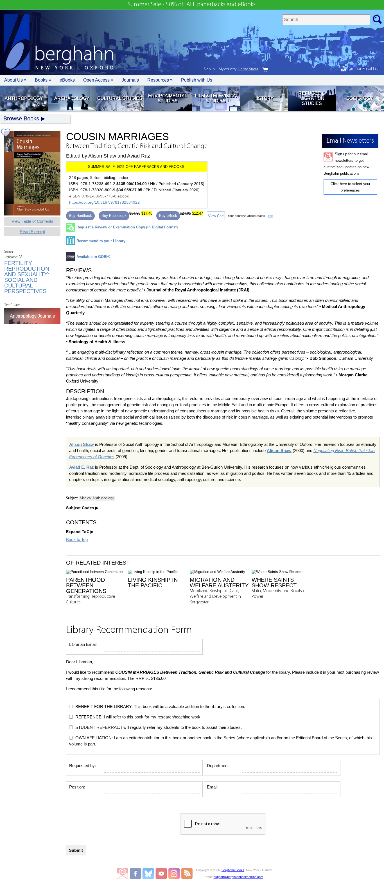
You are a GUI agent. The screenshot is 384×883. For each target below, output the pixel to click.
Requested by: (82, 765)
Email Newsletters (122, 873)
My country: (238, 69)
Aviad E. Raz (81, 467)
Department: (218, 765)
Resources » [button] (160, 80)
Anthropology (24, 98)
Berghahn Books (233, 870)
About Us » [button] (15, 80)
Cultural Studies (119, 98)
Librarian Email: (83, 644)
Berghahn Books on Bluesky (149, 873)
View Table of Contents (32, 221)
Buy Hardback (80, 216)
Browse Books (21, 118)
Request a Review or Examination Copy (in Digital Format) (127, 227)
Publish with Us (196, 80)
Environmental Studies (167, 98)
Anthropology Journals (32, 316)
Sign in (209, 69)
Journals (130, 80)
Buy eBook (168, 216)
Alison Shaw (81, 444)
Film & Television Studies (216, 98)
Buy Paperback (114, 216)
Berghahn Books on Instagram (174, 873)
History (264, 98)
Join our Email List (362, 69)
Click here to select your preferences (350, 187)
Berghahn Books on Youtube (161, 873)
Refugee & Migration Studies (312, 98)
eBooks (67, 80)
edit (270, 215)
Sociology (359, 98)
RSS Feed (186, 873)
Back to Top (77, 539)
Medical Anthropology (97, 498)
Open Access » (98, 80)
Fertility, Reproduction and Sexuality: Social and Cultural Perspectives (26, 277)
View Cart (216, 216)
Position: (77, 787)
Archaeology (71, 98)
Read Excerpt (32, 231)
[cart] (265, 69)
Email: (212, 787)
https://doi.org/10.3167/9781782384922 (104, 202)
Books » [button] (43, 80)
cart (265, 70)
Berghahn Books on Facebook (136, 873)
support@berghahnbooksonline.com (238, 876)
